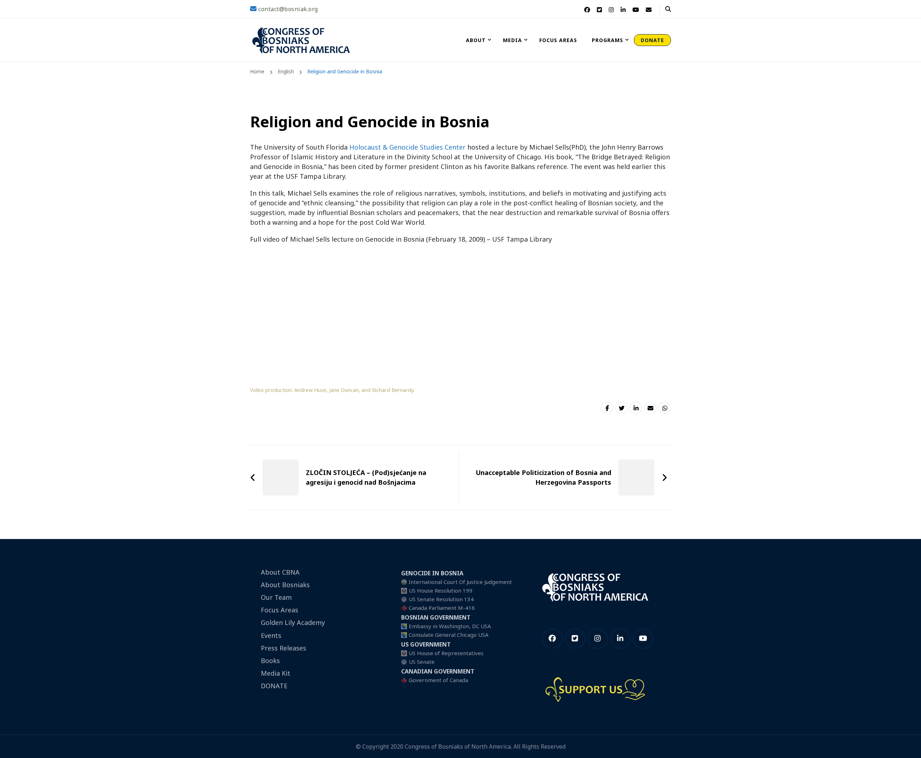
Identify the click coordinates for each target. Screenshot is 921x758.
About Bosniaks (285, 584)
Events (271, 635)
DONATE (652, 40)
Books (270, 660)
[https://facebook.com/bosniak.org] (552, 639)
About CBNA (280, 572)
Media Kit (275, 673)
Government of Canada (438, 680)
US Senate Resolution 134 (441, 599)
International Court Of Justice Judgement (460, 581)
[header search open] (668, 9)
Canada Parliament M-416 (442, 607)
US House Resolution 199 (440, 590)
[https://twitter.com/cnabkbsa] (575, 639)
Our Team (276, 597)
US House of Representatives (446, 653)
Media (512, 40)
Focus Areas (558, 40)
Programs (607, 40)
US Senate (422, 661)
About (476, 40)
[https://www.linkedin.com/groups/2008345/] (620, 639)
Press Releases (283, 648)
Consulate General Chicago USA (449, 634)
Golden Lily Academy (293, 622)
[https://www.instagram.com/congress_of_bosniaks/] (597, 639)
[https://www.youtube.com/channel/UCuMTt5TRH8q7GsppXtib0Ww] (643, 639)
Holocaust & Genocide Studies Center (408, 147)
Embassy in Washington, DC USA (450, 626)
